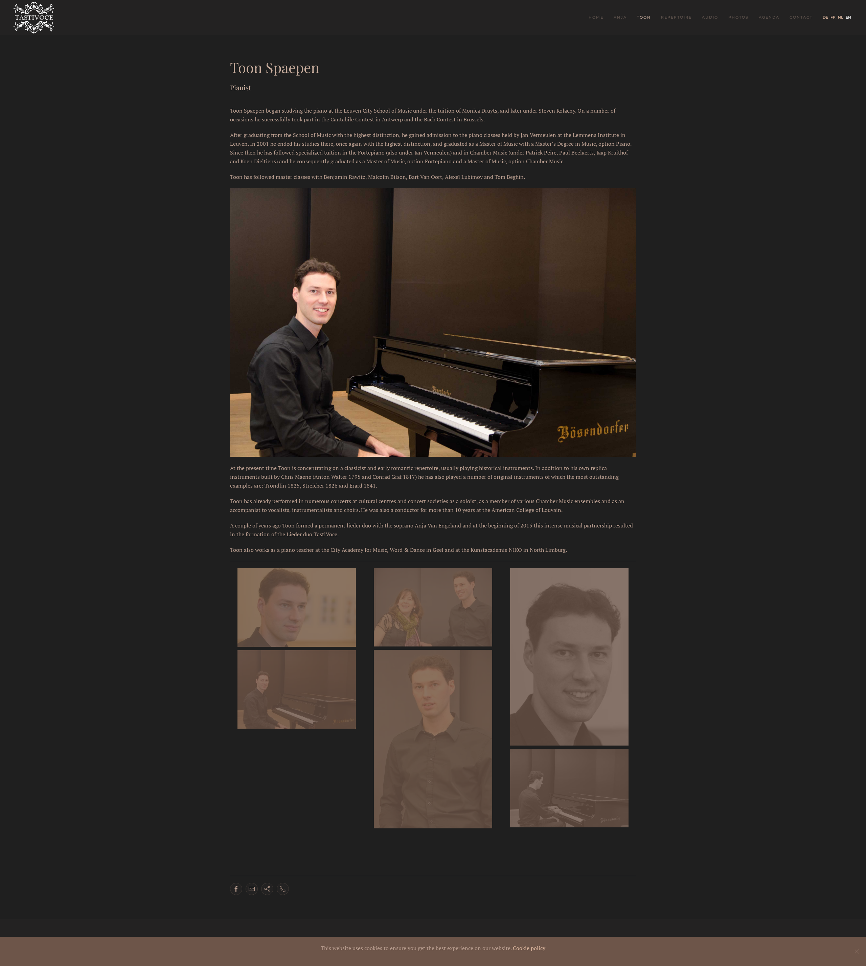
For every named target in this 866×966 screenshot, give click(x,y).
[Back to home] (35, 17)
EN (848, 17)
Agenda (769, 17)
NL (841, 17)
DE (826, 17)
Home (596, 17)
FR (833, 17)
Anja (620, 17)
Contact (801, 17)
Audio (710, 17)
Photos (738, 17)
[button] (296, 607)
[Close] (856, 951)
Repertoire (676, 17)
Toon (644, 17)
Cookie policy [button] (529, 948)
